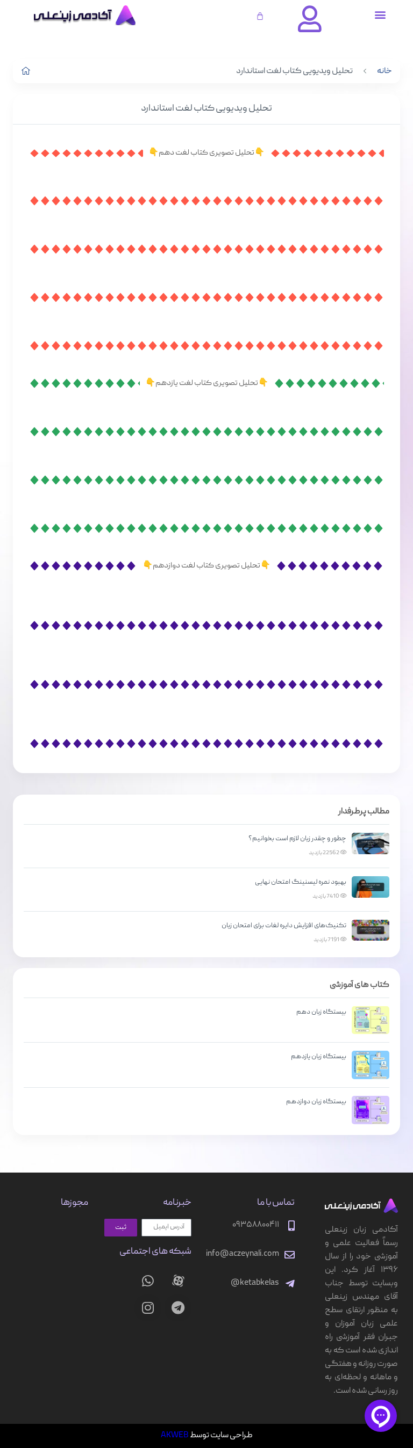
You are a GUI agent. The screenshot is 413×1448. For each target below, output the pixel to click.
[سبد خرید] (260, 15)
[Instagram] (147, 1307)
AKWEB (175, 1436)
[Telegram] (178, 1307)
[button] (380, 14)
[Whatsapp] (147, 1281)
